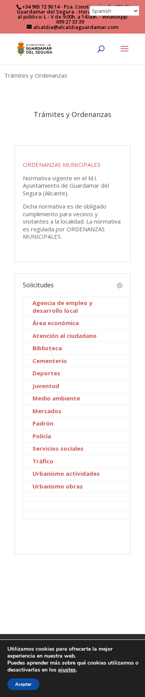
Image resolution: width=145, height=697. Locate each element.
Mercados (46, 411)
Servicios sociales (58, 448)
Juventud (45, 386)
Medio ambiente (56, 398)
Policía (41, 436)
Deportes (46, 373)
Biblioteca (47, 348)
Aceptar (23, 684)
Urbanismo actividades (66, 473)
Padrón (42, 423)
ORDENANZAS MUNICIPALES (62, 164)
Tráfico (42, 461)
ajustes (67, 669)
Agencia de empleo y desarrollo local (62, 306)
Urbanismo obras (57, 486)
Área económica (55, 323)
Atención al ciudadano (64, 335)
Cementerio (49, 361)
